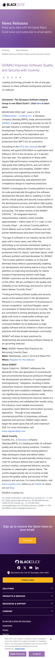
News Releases (22, 50)
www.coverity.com (11, 484)
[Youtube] (30, 567)
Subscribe (27, 540)
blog (12, 488)
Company (5, 50)
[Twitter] (24, 567)
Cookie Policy (20, 649)
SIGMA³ (6, 123)
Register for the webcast (22, 359)
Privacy (5, 630)
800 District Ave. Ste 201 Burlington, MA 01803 (30, 573)
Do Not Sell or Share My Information (17, 621)
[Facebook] (18, 567)
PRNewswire (9, 116)
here (38, 103)
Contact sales (27, 580)
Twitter (38, 484)
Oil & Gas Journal (28, 146)
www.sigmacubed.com (13, 431)
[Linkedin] (36, 567)
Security (6, 634)
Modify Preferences (17, 654)
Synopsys (23, 439)
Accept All (37, 654)
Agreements (7, 626)
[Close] (51, 639)
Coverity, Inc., (25, 116)
